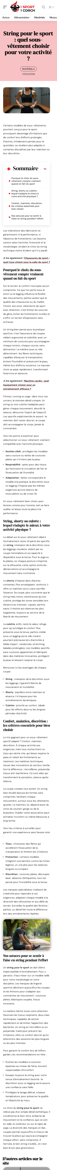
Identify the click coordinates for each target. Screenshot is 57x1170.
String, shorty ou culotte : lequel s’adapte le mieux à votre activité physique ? (25, 193)
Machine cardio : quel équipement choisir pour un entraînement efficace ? (26, 384)
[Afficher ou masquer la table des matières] (42, 169)
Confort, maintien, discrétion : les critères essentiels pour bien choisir (27, 206)
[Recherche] (43, 7)
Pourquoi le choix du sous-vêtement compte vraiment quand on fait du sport (26, 181)
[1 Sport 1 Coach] (23, 7)
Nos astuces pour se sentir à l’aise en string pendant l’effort (27, 217)
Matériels (28, 69)
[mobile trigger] (6, 7)
